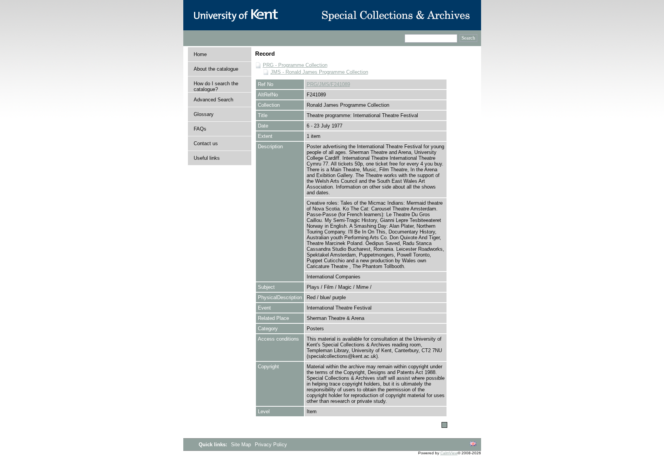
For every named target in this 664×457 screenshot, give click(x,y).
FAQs (200, 129)
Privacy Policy (271, 444)
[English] (473, 444)
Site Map (241, 444)
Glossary (204, 114)
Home (200, 54)
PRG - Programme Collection (295, 65)
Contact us (206, 143)
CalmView (449, 453)
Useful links (207, 158)
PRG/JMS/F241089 (328, 84)
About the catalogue (216, 69)
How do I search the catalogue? (216, 86)
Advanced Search (213, 100)
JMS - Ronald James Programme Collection (319, 72)
